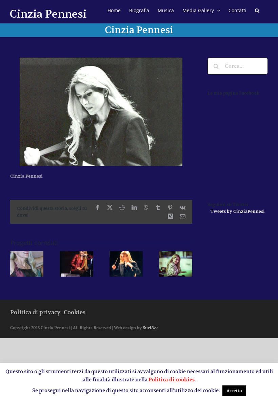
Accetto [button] (234, 391)
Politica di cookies (171, 379)
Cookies (74, 312)
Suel (150, 327)
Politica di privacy (35, 312)
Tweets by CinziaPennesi (238, 211)
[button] (257, 9)
